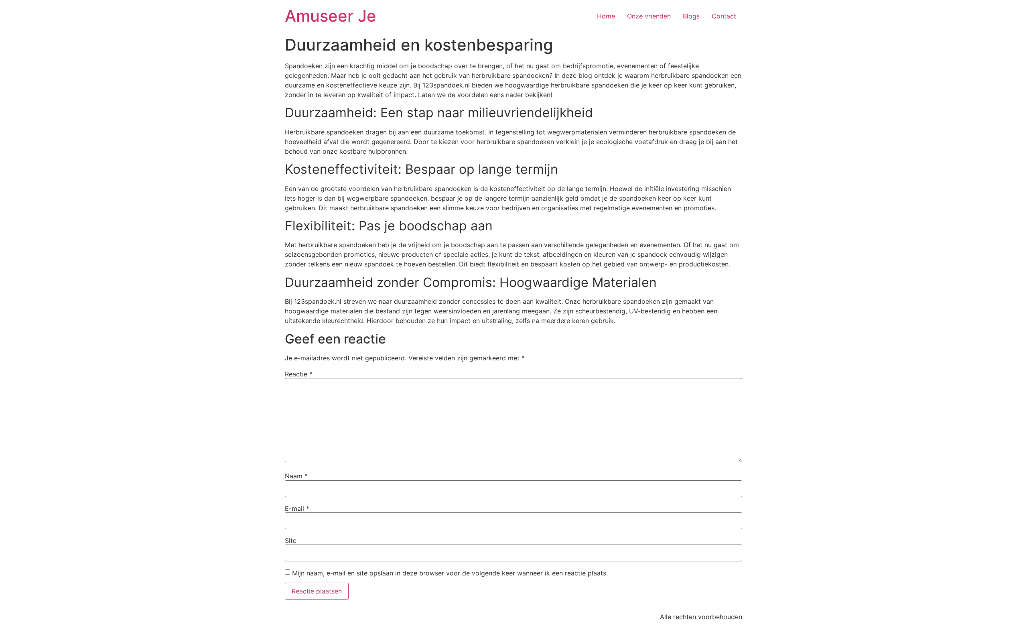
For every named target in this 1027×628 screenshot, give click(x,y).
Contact (724, 16)
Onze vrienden (649, 16)
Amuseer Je (330, 16)
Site (290, 540)
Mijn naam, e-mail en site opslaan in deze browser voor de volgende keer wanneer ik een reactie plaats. (450, 573)
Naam (296, 476)
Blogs (691, 16)
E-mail (297, 508)
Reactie (299, 374)
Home (606, 16)
